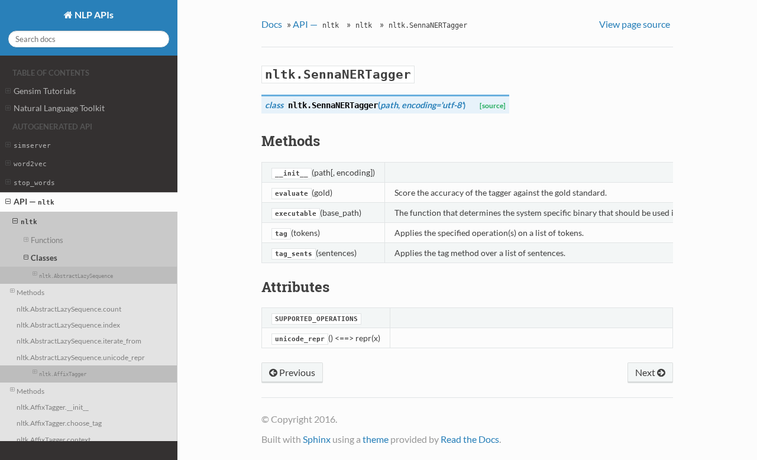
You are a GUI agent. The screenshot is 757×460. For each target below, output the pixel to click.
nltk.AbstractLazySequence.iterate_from (79, 340)
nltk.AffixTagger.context (53, 439)
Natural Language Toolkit (59, 108)
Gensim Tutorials (45, 91)
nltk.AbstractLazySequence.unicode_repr (81, 357)
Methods (30, 292)
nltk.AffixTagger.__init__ (53, 407)
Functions (47, 240)
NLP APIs (93, 14)
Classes (44, 258)
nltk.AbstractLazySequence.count (69, 308)
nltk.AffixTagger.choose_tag (59, 423)
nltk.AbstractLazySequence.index (68, 324)
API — (34, 201)
